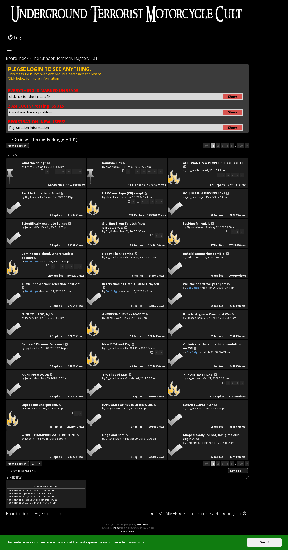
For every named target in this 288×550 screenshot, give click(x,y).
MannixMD (143, 524)
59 (149, 171)
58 (144, 171)
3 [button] (222, 145)
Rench (28, 167)
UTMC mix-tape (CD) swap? (123, 193)
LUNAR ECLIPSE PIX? (198, 405)
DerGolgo (31, 261)
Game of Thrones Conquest (43, 344)
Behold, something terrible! (204, 254)
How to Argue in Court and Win (207, 314)
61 (161, 171)
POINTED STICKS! (200, 375)
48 (80, 171)
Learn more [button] (135, 542)
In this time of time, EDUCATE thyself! (131, 284)
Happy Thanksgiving (118, 254)
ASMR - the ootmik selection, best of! (51, 284)
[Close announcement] (245, 67)
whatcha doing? (34, 163)
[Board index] (127, 19)
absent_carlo (113, 197)
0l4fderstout (194, 443)
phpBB (115, 527)
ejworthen (112, 167)
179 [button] (240, 145)
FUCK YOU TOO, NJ (36, 314)
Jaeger (190, 170)
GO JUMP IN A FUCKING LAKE (204, 193)
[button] (206, 145)
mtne (28, 408)
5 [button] (232, 145)
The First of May (115, 375)
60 (155, 171)
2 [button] (218, 145)
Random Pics (112, 163)
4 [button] (227, 145)
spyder (29, 348)
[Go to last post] (49, 163)
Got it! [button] (264, 542)
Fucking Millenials (196, 223)
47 (74, 171)
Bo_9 (109, 231)
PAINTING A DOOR (35, 375)
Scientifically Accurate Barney (44, 223)
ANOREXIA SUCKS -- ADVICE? (123, 314)
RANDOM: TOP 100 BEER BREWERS (127, 405)
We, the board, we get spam (204, 284)
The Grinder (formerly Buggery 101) (41, 139)
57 (138, 171)
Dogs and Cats (113, 435)
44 (57, 171)
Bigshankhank (33, 197)
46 (68, 171)
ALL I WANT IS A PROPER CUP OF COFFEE (213, 163)
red (189, 257)
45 (63, 171)
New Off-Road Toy (116, 344)
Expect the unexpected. (40, 405)
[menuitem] (35, 513)
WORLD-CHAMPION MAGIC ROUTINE (48, 435)
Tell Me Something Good (41, 193)
